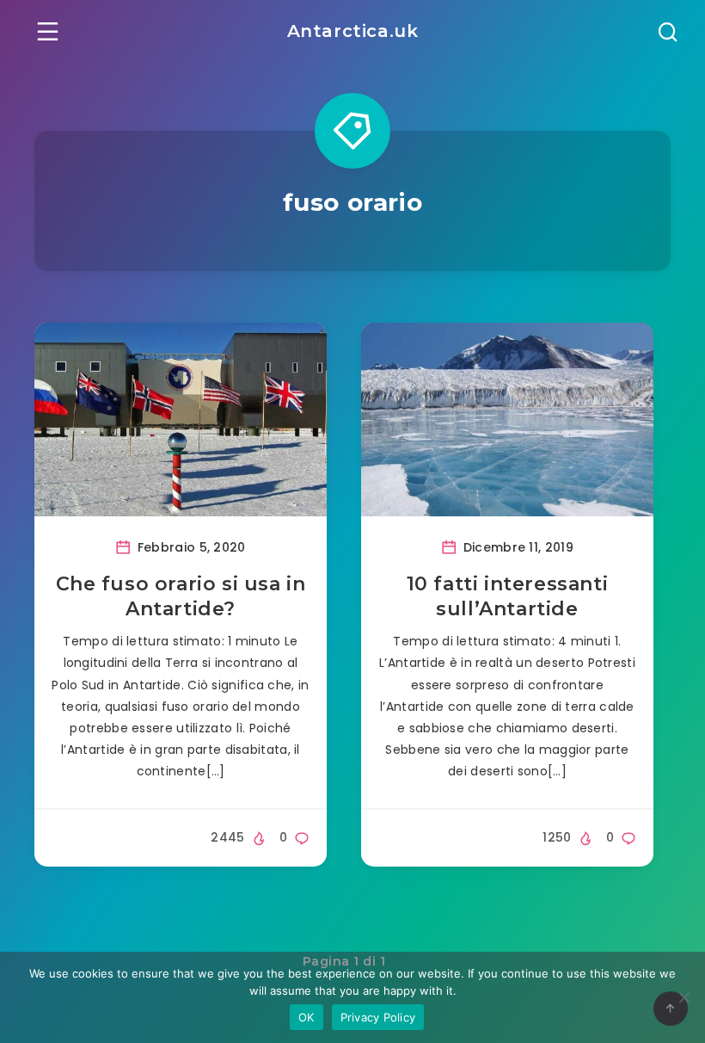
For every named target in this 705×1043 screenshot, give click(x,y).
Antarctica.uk (353, 31)
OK (306, 1017)
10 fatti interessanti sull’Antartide (508, 596)
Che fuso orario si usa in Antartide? (181, 596)
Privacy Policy (378, 1017)
